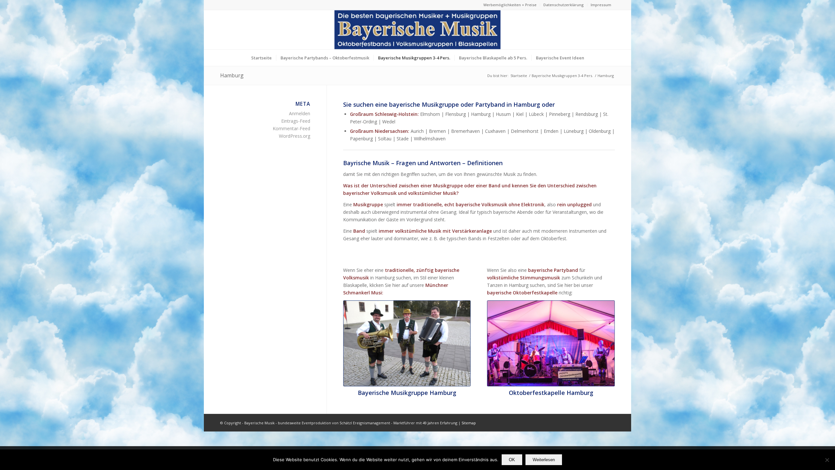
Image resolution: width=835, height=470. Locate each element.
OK (512, 459)
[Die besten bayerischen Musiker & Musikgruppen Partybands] (417, 29)
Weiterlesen (544, 459)
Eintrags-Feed (295, 121)
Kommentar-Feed (291, 128)
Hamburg (232, 75)
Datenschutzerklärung (563, 4)
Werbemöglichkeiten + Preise (510, 4)
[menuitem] (510, 5)
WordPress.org (294, 136)
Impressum (601, 4)
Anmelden (299, 113)
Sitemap (469, 422)
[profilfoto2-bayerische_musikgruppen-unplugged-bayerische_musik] (407, 343)
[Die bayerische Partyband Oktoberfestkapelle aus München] (551, 343)
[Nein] (827, 460)
